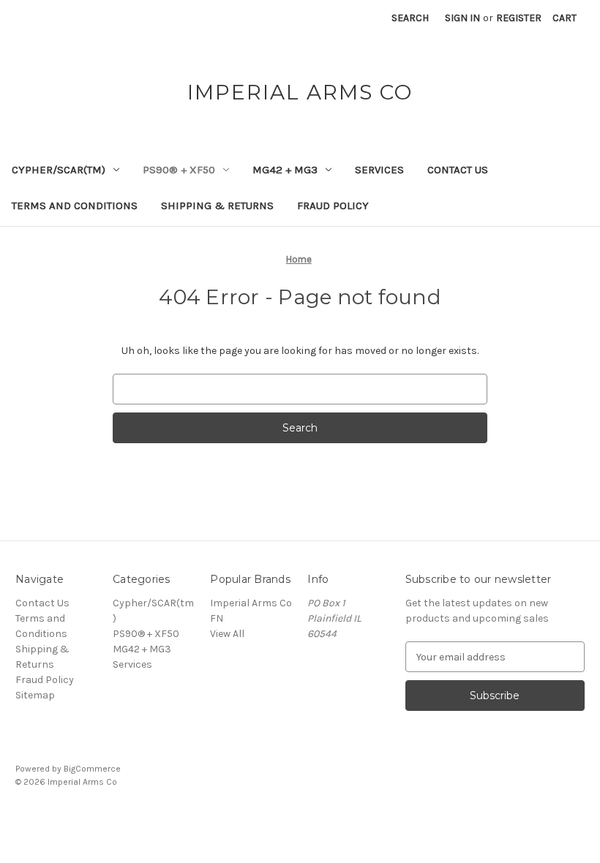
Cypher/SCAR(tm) (58, 169)
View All (227, 634)
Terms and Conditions (75, 205)
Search (410, 18)
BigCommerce (92, 769)
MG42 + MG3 (285, 169)
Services (379, 169)
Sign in (462, 18)
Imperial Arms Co (251, 603)
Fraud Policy (333, 205)
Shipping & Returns (217, 205)
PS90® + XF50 (179, 169)
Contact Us (457, 169)
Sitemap (35, 695)
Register (518, 18)
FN (216, 618)
